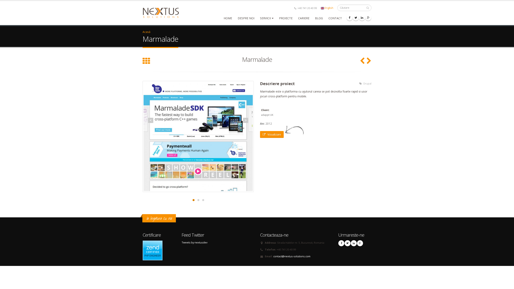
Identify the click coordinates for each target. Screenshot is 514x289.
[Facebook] (350, 18)
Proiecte (286, 18)
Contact (335, 18)
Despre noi (246, 18)
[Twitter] (356, 18)
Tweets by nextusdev (194, 242)
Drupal (367, 83)
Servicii (265, 18)
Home (228, 18)
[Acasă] (163, 12)
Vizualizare (274, 134)
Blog (319, 18)
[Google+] (368, 18)
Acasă (146, 32)
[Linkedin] (362, 18)
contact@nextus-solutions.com (291, 256)
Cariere (303, 18)
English (328, 8)
